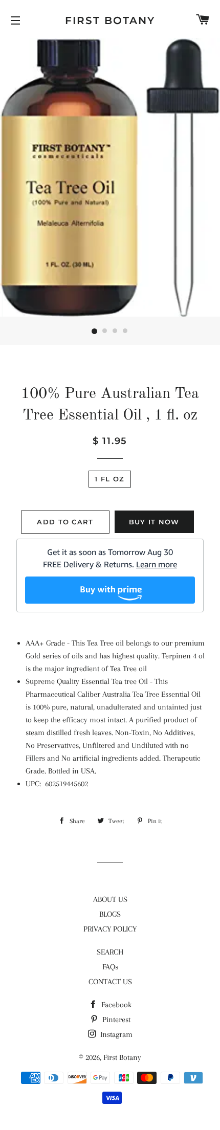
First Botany (110, 20)
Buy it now (154, 522)
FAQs (110, 966)
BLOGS (110, 914)
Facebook (115, 1004)
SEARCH (110, 952)
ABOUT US (110, 899)
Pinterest (115, 1019)
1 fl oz (109, 479)
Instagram (115, 1034)
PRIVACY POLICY (110, 929)
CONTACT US (110, 981)
